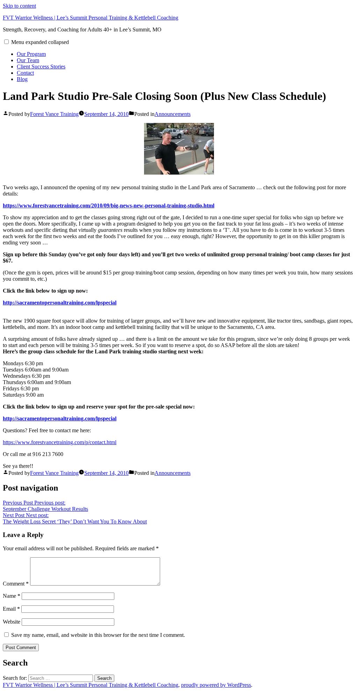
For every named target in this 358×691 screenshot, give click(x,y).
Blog (22, 79)
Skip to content (19, 6)
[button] (6, 41)
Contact (25, 73)
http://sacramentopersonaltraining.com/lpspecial (59, 303)
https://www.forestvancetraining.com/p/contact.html (59, 442)
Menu (40, 42)
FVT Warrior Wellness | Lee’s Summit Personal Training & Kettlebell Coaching (90, 18)
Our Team (28, 60)
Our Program (31, 54)
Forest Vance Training (54, 114)
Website (11, 622)
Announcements (173, 114)
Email (11, 609)
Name (11, 596)
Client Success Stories (41, 66)
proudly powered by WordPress (216, 685)
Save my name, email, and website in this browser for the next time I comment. (98, 635)
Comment (16, 584)
